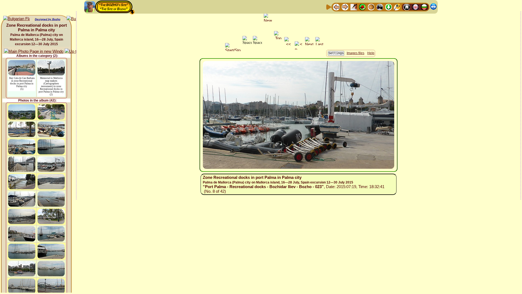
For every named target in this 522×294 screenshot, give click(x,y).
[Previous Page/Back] (336, 6)
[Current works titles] (371, 6)
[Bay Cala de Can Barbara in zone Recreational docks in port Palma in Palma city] (22, 62)
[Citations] (362, 6)
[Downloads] (388, 6)
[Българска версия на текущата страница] (16, 19)
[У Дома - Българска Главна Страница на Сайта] (424, 6)
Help (370, 53)
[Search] (397, 6)
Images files (355, 53)
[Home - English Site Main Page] (415, 6)
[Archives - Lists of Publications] (353, 6)
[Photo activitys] (380, 6)
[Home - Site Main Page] (406, 6)
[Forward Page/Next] (345, 6)
